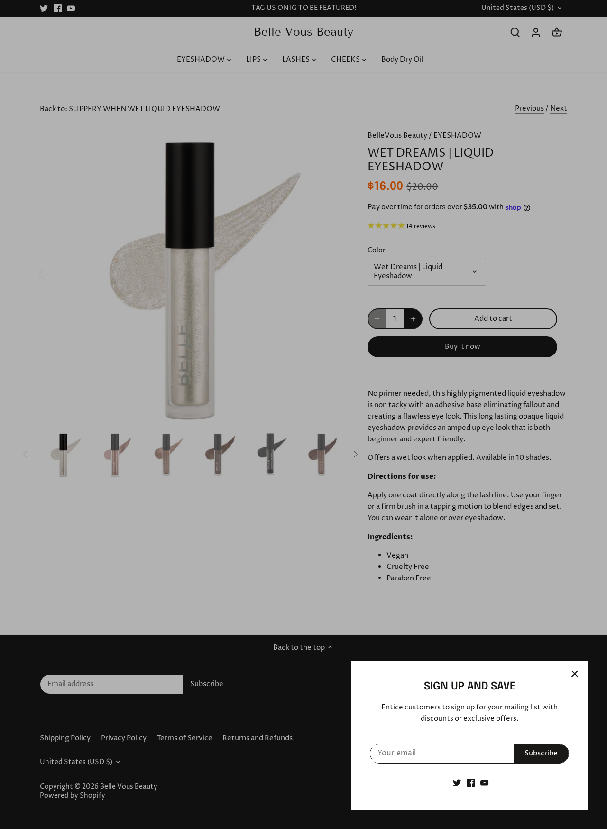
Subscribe (541, 753)
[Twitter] (457, 783)
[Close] (574, 673)
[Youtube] (484, 783)
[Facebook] (471, 783)
